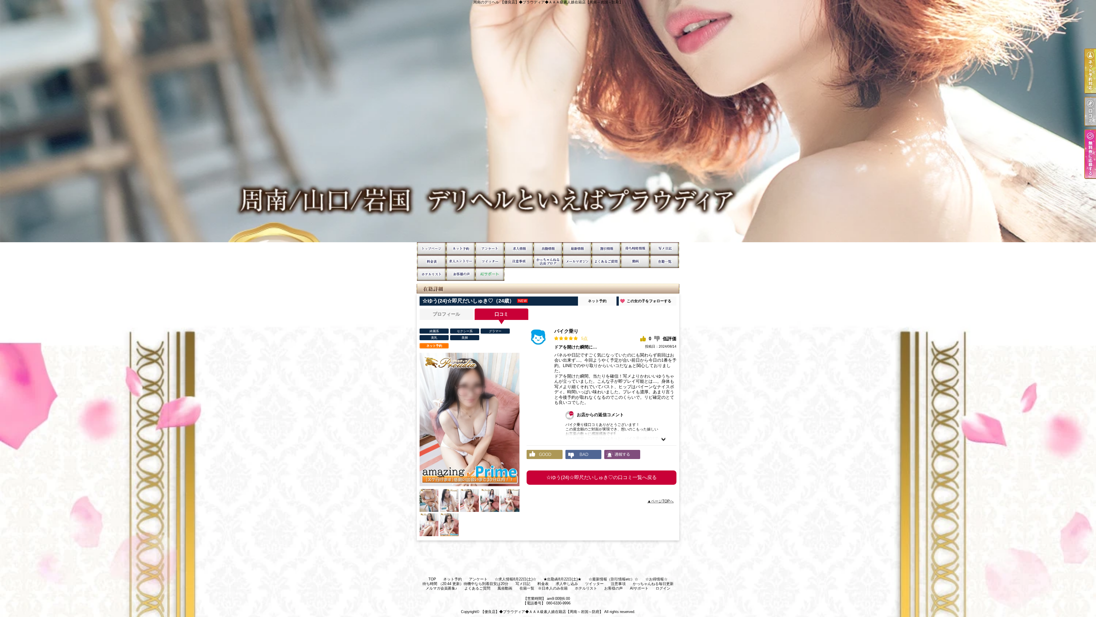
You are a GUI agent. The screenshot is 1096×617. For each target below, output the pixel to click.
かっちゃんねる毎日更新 (548, 261)
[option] (469, 419)
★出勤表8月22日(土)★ (548, 248)
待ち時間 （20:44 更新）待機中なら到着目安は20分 (635, 248)
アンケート (489, 248)
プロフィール (446, 314)
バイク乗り (566, 331)
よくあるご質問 (606, 261)
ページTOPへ (662, 501)
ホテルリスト (431, 274)
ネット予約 (460, 248)
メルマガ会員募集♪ (577, 261)
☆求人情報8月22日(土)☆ (518, 248)
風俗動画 (635, 261)
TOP (431, 248)
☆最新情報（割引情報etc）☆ (577, 248)
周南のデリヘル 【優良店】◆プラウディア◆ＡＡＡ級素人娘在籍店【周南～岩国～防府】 (548, 121)
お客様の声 (460, 274)
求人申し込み (460, 261)
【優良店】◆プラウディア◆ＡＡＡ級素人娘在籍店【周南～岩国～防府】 (542, 612)
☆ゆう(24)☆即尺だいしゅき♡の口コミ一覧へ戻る (601, 477)
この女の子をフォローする (649, 301)
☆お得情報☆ (606, 248)
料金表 (431, 261)
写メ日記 (664, 248)
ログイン (663, 588)
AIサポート (489, 274)
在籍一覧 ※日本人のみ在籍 (664, 261)
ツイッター (489, 261)
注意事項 (518, 261)
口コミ (501, 314)
